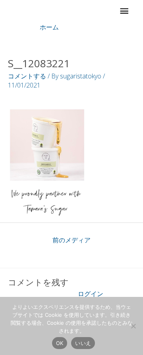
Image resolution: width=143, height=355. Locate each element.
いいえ (83, 343)
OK (60, 343)
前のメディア (71, 240)
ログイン (90, 293)
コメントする (27, 76)
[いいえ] (133, 326)
